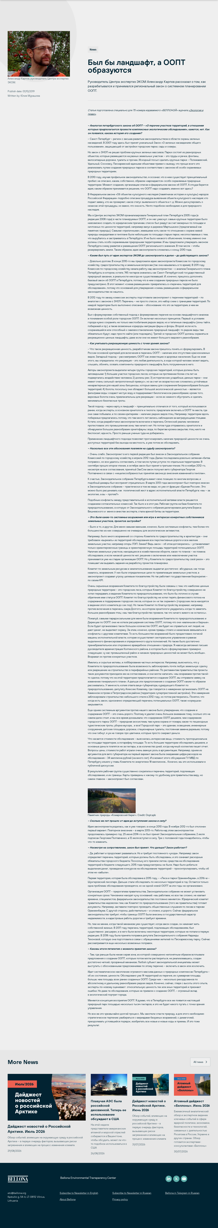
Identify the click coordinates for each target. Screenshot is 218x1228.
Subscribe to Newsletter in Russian (131, 1193)
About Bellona (67, 1199)
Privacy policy (120, 1199)
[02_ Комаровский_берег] (149, 800)
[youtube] (184, 1179)
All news (198, 1062)
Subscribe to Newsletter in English (79, 1193)
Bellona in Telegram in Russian (182, 1193)
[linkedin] (168, 1179)
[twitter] (176, 1179)
